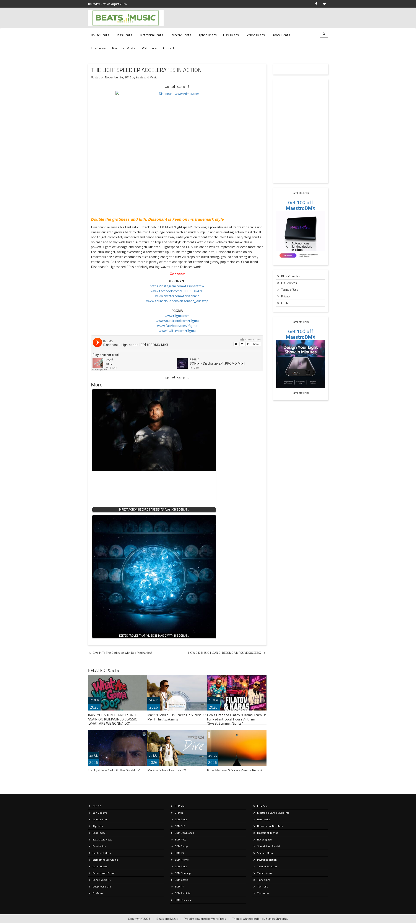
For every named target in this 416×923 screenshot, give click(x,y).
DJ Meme (98, 893)
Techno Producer (267, 866)
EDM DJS (180, 826)
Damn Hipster (100, 866)
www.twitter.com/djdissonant (177, 295)
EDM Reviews (183, 900)
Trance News (264, 873)
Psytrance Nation (267, 860)
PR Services (289, 283)
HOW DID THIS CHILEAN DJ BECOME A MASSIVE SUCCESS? (225, 652)
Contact (168, 48)
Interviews (98, 48)
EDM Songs (181, 846)
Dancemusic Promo (104, 873)
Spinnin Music (265, 853)
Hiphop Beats (207, 34)
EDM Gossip (181, 880)
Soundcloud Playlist (268, 846)
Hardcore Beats (180, 34)
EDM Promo (182, 860)
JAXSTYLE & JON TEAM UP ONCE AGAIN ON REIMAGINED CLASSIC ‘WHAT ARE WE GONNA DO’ (112, 719)
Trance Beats (280, 34)
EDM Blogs (181, 819)
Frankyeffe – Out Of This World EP (114, 770)
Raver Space (264, 839)
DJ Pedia (180, 806)
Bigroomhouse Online (105, 860)
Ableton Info (100, 819)
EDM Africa (181, 866)
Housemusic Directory (270, 826)
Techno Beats (255, 34)
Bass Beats (124, 34)
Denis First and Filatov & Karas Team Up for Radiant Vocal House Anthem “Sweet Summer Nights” (236, 719)
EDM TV (179, 853)
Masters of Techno (267, 833)
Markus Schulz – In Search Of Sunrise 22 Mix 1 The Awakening (176, 717)
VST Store (149, 48)
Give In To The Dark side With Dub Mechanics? (122, 652)
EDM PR (179, 886)
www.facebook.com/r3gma (177, 325)
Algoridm (98, 826)
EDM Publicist (183, 893)
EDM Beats (231, 34)
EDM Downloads (184, 833)
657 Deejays (100, 813)
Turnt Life (262, 886)
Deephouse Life (102, 886)
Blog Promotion (291, 276)
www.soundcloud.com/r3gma (177, 320)
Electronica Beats (151, 34)
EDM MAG (180, 839)
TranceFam (263, 880)
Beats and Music (146, 77)
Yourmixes (263, 893)
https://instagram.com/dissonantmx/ (177, 286)
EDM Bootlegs (183, 873)
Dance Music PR (102, 880)
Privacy (286, 296)
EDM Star (262, 806)
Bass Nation (99, 846)
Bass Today (99, 833)
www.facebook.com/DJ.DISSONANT (177, 291)
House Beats (100, 34)
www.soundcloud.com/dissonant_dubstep (177, 300)
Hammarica (263, 819)
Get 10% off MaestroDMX (300, 205)
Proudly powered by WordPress (205, 918)
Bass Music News (102, 839)
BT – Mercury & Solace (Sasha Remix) (234, 770)
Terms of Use (289, 289)
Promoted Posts (123, 48)
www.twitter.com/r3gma (177, 330)
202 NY (97, 806)
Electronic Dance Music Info (273, 813)
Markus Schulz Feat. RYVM (166, 770)
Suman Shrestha (276, 918)
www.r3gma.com (177, 315)
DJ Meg (179, 813)
